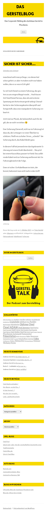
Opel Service (25, 332)
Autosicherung (38, 233)
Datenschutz (7, 508)
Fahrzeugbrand (8, 236)
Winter (13, 343)
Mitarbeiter (15, 324)
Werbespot (36, 341)
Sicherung (25, 236)
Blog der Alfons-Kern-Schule (12, 493)
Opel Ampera (24, 327)
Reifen (18, 336)
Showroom (34, 336)
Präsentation (9, 336)
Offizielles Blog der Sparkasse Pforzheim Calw (18, 490)
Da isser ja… (20, 363)
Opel (31, 324)
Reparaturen (23, 336)
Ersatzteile (14, 321)
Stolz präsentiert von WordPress (24, 508)
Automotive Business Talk (11, 475)
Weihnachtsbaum (29, 341)
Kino (28, 322)
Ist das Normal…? (9, 390)
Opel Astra (34, 327)
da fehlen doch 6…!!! (22, 357)
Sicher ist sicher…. (20, 64)
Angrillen (22, 320)
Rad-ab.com (7, 469)
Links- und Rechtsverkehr (11, 397)
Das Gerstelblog (20, 10)
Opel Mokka (15, 332)
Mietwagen (7, 325)
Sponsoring (6, 339)
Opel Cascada (7, 330)
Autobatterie (6, 322)
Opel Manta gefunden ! (10, 384)
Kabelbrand (18, 236)
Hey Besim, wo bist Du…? (11, 387)
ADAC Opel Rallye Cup (8, 319)
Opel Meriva (6, 332)
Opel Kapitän (33, 330)
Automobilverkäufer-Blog (11, 472)
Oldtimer (24, 324)
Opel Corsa (15, 330)
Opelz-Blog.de (8, 451)
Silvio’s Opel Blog (8, 454)
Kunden (33, 321)
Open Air (39, 332)
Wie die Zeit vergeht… (10, 393)
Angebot (16, 320)
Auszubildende (36, 319)
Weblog (12, 341)
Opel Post (6, 442)
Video (36, 338)
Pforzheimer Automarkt (12, 334)
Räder (28, 336)
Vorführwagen (6, 341)
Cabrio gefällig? (21, 369)
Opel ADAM (10, 327)
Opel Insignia (25, 330)
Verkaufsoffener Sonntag (25, 339)
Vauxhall (16, 339)
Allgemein (10, 233)
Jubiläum (23, 322)
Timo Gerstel (38, 230)
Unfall (12, 339)
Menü (23, 32)
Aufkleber (28, 319)
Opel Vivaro (33, 332)
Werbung (6, 342)
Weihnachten (19, 341)
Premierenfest (27, 334)
